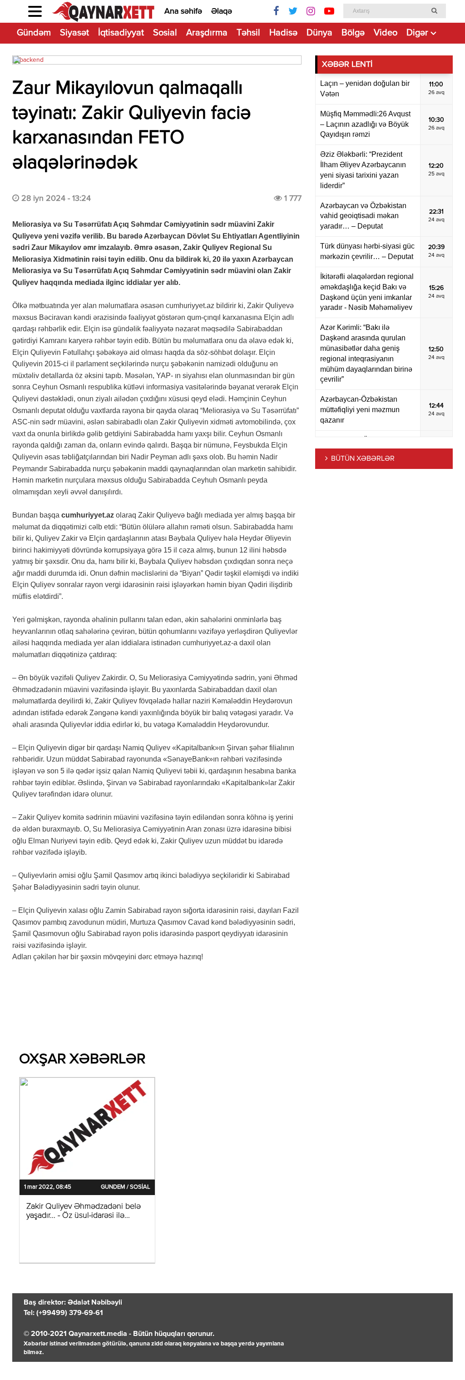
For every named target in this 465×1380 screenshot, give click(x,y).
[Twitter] (293, 11)
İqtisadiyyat (121, 33)
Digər (417, 33)
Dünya (319, 33)
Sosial (165, 33)
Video (385, 33)
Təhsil (248, 33)
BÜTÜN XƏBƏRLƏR (363, 459)
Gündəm (34, 33)
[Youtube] (329, 11)
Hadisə (283, 33)
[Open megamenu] (35, 11)
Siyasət (74, 33)
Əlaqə (221, 11)
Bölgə (353, 33)
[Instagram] (311, 11)
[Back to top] (439, 1354)
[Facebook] (276, 11)
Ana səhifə (183, 11)
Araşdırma (207, 33)
